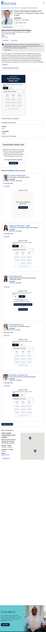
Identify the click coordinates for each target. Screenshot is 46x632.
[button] (12, 27)
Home (2, 8)
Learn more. (7, 50)
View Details (13, 163)
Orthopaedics (23, 8)
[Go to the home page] (8, 3)
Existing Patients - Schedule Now (23, 304)
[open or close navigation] (44, 3)
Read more (5, 64)
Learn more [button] (5, 624)
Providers (7, 8)
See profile (6, 186)
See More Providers (7, 424)
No (15, 246)
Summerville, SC (15, 8)
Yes (22, 246)
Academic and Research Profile (10, 68)
